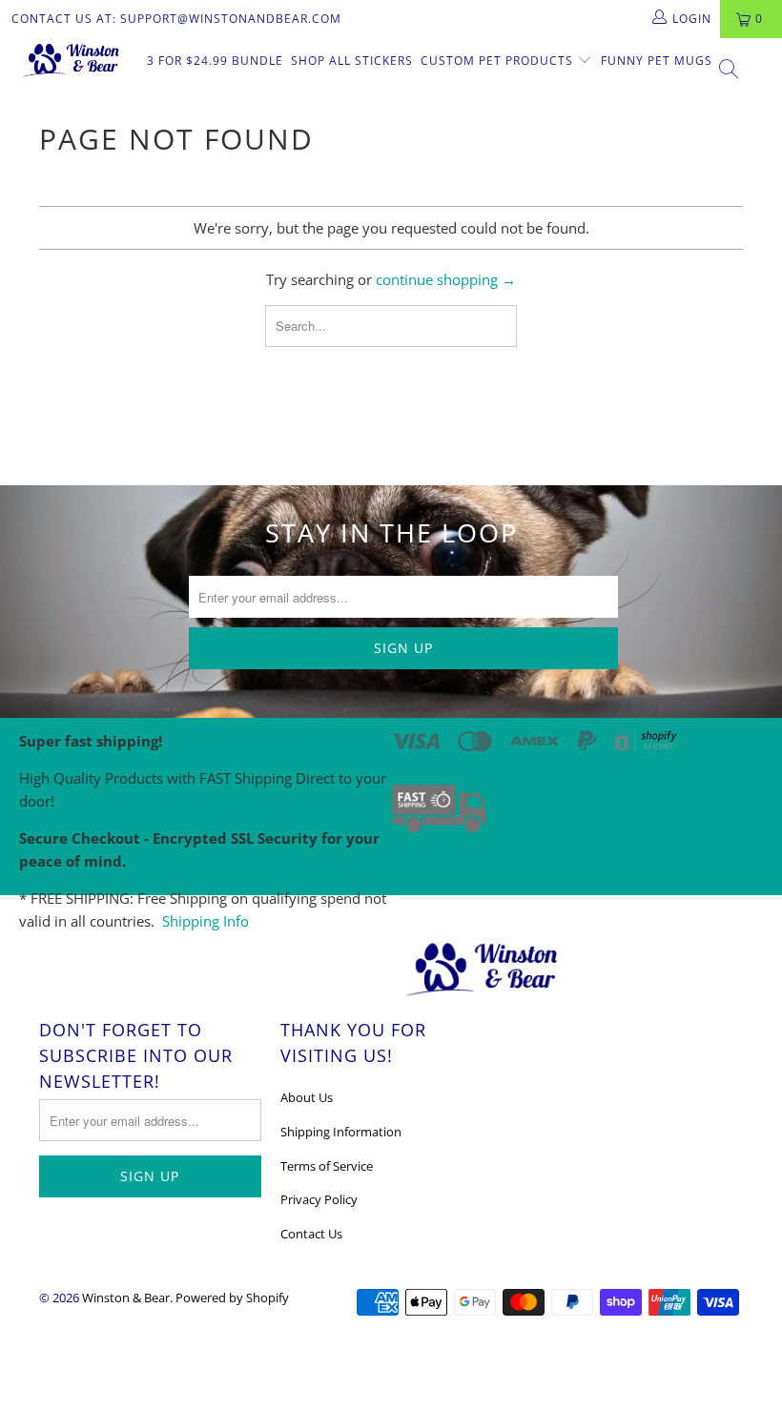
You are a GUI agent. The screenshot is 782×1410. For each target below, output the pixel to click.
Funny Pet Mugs (656, 60)
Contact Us (311, 1233)
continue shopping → (446, 279)
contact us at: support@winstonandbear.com (176, 18)
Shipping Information (340, 1131)
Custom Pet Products (499, 60)
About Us (306, 1097)
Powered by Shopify (232, 1297)
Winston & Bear (126, 1297)
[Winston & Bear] (72, 59)
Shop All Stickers (352, 60)
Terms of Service (326, 1166)
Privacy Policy (319, 1199)
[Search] (729, 71)
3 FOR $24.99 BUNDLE (215, 60)
